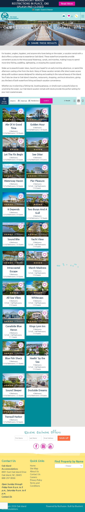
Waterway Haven (13, 180)
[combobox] (69, 466)
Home (33, 465)
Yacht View (37, 239)
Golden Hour (37, 124)
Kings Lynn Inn (37, 326)
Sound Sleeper (14, 390)
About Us (34, 471)
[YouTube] (50, 446)
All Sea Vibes (14, 297)
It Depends (13, 209)
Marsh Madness (37, 267)
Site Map (34, 468)
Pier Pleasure (37, 180)
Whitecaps (37, 297)
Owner (50, 10)
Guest (43, 10)
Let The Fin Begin (13, 154)
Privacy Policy (36, 480)
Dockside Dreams (37, 390)
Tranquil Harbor (13, 416)
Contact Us (7, 496)
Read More (67, 3)
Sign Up (64, 438)
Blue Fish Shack (13, 358)
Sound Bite (14, 239)
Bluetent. (79, 506)
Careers (33, 477)
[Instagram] (43, 446)
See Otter (37, 154)
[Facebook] (36, 446)
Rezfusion (62, 506)
